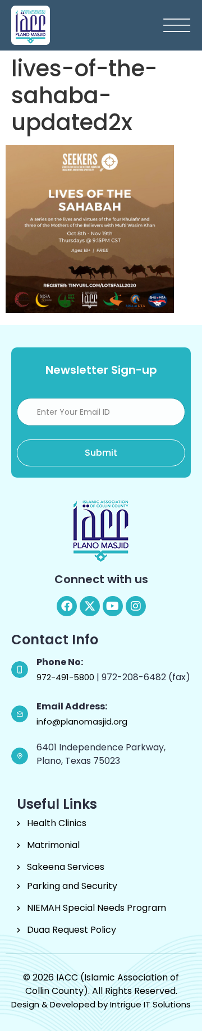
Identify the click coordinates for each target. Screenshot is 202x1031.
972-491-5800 (66, 677)
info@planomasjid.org (81, 721)
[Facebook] (67, 606)
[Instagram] (136, 606)
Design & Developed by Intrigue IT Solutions (101, 1004)
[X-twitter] (90, 606)
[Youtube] (113, 606)
